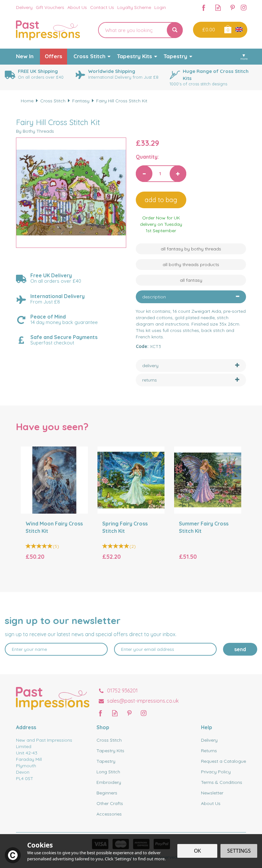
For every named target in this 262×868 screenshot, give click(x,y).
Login (160, 7)
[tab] (191, 296)
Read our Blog (218, 8)
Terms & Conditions (221, 782)
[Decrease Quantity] (144, 173)
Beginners (106, 793)
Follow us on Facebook (204, 8)
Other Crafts (109, 803)
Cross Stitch (109, 740)
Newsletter (212, 793)
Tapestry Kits (110, 751)
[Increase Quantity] (178, 173)
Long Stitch (108, 772)
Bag (227, 29)
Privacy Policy (216, 772)
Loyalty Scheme (134, 7)
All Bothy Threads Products (191, 264)
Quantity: (147, 157)
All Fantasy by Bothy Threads (191, 249)
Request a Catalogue (223, 761)
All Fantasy (191, 280)
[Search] (175, 30)
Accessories (109, 814)
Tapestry (105, 761)
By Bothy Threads (35, 131)
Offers (53, 56)
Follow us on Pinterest (232, 8)
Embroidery (108, 782)
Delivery (209, 740)
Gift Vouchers (50, 7)
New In (25, 56)
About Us (210, 803)
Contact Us (102, 7)
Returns (209, 751)
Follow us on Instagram (244, 8)
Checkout (208, 30)
